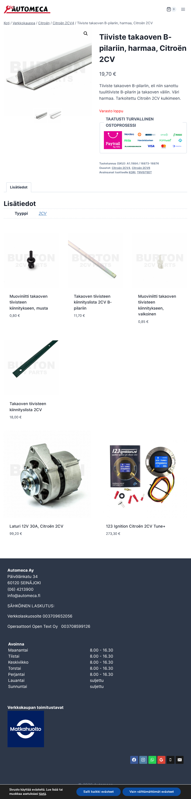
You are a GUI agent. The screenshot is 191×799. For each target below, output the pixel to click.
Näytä (15, 329)
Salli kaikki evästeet (98, 791)
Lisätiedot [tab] (18, 187)
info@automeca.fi (23, 595)
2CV (43, 213)
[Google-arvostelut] (161, 760)
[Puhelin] (170, 760)
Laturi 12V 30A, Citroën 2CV (36, 526)
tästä (42, 794)
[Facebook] (134, 760)
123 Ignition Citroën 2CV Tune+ (135, 526)
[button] (86, 33)
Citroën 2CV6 (141, 168)
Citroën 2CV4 (121, 168)
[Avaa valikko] (183, 9)
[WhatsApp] (152, 760)
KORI (132, 172)
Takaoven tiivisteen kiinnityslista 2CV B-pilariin (93, 302)
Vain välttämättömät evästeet (152, 791)
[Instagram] (143, 760)
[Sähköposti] (180, 760)
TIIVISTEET (144, 172)
